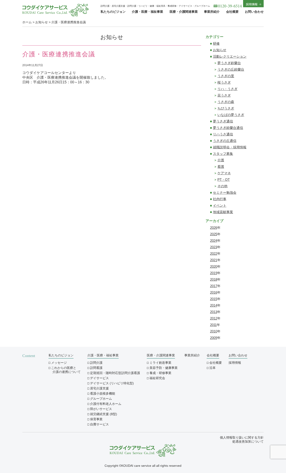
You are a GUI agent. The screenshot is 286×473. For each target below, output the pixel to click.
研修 (216, 43)
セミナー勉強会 (224, 192)
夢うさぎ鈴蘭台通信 (228, 128)
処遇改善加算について (248, 441)
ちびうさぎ (225, 108)
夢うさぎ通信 (223, 121)
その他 (222, 186)
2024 (213, 240)
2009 (213, 338)
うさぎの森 (225, 102)
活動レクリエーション (229, 56)
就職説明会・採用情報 (229, 147)
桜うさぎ (224, 82)
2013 (213, 312)
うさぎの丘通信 (224, 141)
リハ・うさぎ (227, 89)
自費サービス (99, 424)
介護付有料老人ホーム (105, 404)
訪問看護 (96, 368)
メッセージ (59, 362)
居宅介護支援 (99, 388)
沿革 (212, 368)
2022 (213, 253)
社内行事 (219, 199)
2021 (213, 260)
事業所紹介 (212, 11)
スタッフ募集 (223, 154)
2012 (213, 318)
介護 (220, 160)
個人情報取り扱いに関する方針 (242, 437)
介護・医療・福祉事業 (147, 11)
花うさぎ (224, 95)
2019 (213, 273)
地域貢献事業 (223, 212)
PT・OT (223, 179)
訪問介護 (96, 362)
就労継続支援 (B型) (103, 414)
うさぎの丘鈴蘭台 (230, 69)
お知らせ (219, 50)
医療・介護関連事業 (184, 11)
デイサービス (99, 378)
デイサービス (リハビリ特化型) (112, 383)
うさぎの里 (225, 76)
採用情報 (235, 362)
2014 (213, 305)
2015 (213, 299)
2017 (213, 286)
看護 (220, 166)
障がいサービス (101, 409)
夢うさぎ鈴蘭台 (229, 63)
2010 (213, 331)
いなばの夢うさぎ (230, 115)
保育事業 (96, 419)
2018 (213, 279)
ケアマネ (224, 173)
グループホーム (101, 398)
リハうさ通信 (223, 134)
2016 (213, 292)
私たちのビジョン (113, 11)
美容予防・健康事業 (163, 368)
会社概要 (232, 11)
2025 (213, 234)
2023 (213, 247)
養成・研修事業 (160, 373)
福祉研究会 (157, 378)
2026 (213, 227)
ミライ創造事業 (160, 362)
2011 (213, 325)
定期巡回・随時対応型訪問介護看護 (115, 373)
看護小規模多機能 (102, 393)
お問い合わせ (254, 11)
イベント (219, 205)
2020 (213, 266)
